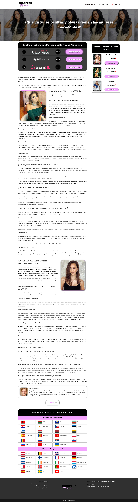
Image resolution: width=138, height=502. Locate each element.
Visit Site (111, 63)
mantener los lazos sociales (79, 132)
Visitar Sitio (74, 52)
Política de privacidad (42, 488)
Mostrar (55, 402)
